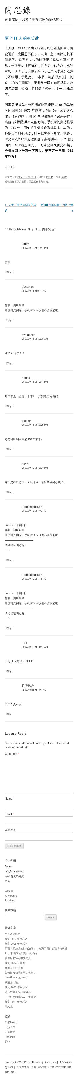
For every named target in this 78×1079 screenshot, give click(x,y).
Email (9, 814)
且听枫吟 (28, 685)
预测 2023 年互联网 (16, 987)
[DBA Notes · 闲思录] (18, 10)
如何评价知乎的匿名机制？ (20, 972)
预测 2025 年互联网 (16, 943)
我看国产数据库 (14, 968)
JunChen (28, 286)
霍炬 (7, 1041)
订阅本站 (10, 1032)
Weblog (9, 891)
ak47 (25, 463)
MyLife (49, 176)
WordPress (24, 1062)
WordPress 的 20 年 (16, 977)
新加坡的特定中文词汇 (18, 958)
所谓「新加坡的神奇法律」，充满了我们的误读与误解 (36, 948)
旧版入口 (10, 1027)
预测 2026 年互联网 (16, 939)
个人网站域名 (12, 934)
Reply (8, 272)
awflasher (28, 334)
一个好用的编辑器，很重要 (20, 997)
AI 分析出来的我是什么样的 (21, 953)
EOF (10, 166)
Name (9, 798)
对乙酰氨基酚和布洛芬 (18, 992)
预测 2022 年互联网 (16, 1002)
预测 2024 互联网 (15, 963)
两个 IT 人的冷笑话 (22, 38)
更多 (7, 881)
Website (10, 830)
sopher (26, 420)
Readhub (10, 900)
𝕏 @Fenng (11, 895)
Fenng (64, 176)
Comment (12, 754)
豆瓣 (33, 1067)
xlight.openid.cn (32, 506)
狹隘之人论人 (12, 982)
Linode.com (50, 1062)
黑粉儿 (9, 1006)
